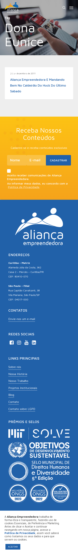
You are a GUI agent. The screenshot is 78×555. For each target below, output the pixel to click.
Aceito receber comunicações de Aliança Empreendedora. (34, 177)
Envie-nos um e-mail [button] (21, 319)
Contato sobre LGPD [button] (21, 409)
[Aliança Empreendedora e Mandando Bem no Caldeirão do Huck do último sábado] (39, 83)
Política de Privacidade (23, 187)
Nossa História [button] (17, 374)
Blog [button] (11, 394)
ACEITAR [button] (13, 546)
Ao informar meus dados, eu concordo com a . (37, 185)
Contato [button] (13, 401)
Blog (14, 73)
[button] (71, 7)
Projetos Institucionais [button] (22, 387)
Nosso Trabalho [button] (18, 380)
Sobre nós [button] (14, 366)
